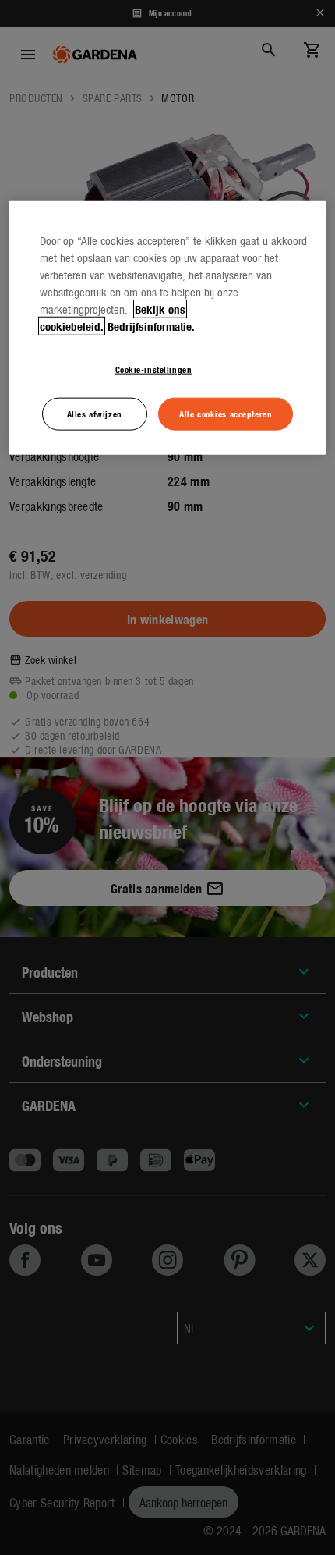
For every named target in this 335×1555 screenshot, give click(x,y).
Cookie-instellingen (153, 369)
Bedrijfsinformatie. (151, 326)
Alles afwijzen (94, 413)
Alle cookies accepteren (225, 413)
